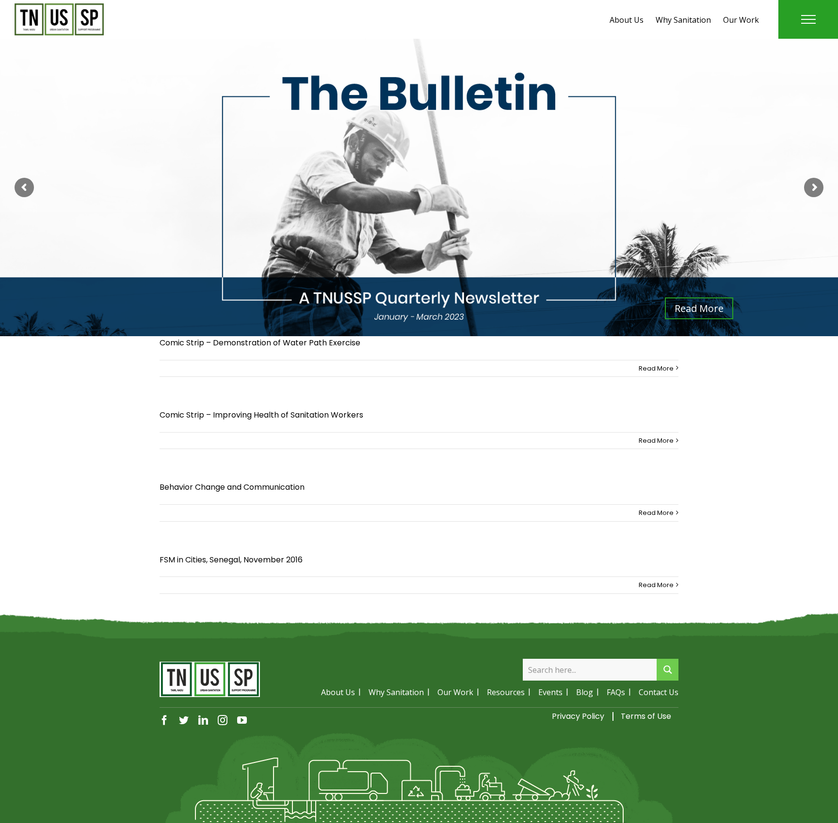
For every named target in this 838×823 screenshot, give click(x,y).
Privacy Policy (578, 716)
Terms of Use (646, 716)
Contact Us (658, 692)
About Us (627, 20)
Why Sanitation (683, 20)
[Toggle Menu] (808, 19)
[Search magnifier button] (667, 670)
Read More (656, 368)
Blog (584, 692)
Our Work (741, 20)
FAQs (616, 692)
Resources (506, 692)
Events (550, 692)
